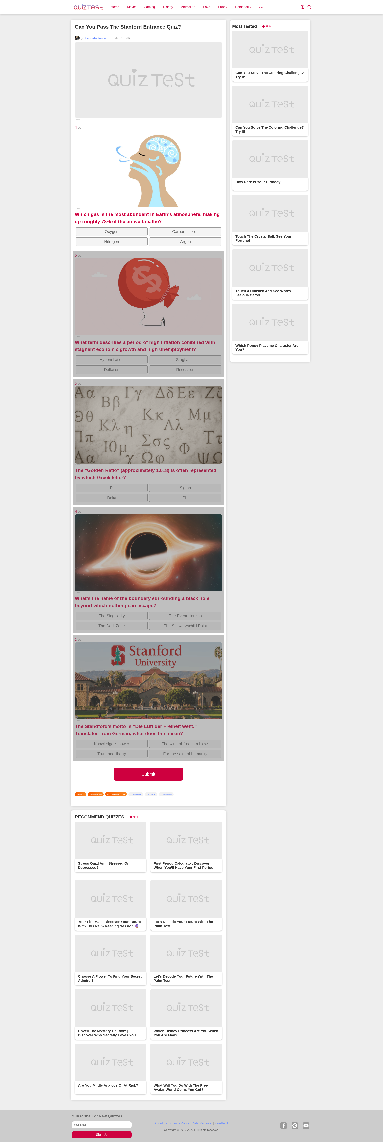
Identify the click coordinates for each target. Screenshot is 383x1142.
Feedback (222, 1123)
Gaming (149, 7)
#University (135, 794)
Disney (168, 7)
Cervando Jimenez (96, 38)
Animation (188, 7)
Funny (222, 7)
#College (151, 794)
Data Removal (202, 1123)
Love (206, 7)
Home (115, 7)
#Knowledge (96, 794)
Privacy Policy (179, 1123)
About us (160, 1123)
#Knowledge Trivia (116, 794)
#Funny (80, 794)
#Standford (166, 794)
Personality (243, 7)
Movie (131, 7)
